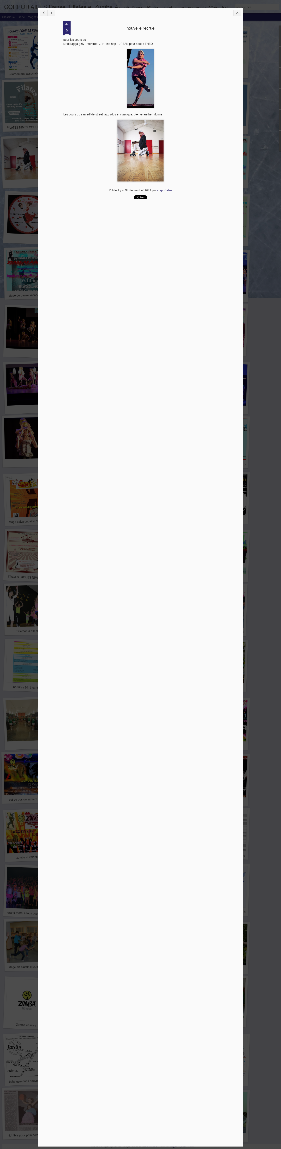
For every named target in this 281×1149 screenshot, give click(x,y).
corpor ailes (164, 190)
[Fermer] (237, 13)
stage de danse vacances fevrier (30, 295)
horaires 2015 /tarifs (26, 687)
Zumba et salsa (26, 1024)
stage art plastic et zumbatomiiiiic (30, 966)
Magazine (34, 17)
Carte (21, 17)
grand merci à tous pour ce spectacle (31, 913)
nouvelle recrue (140, 28)
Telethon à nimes (27, 631)
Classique (8, 17)
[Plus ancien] (51, 13)
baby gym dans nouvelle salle (28, 1081)
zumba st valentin (27, 857)
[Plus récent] (44, 13)
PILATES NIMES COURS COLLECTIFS (32, 126)
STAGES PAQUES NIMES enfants (29, 577)
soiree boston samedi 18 (25, 799)
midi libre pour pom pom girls (26, 1135)
